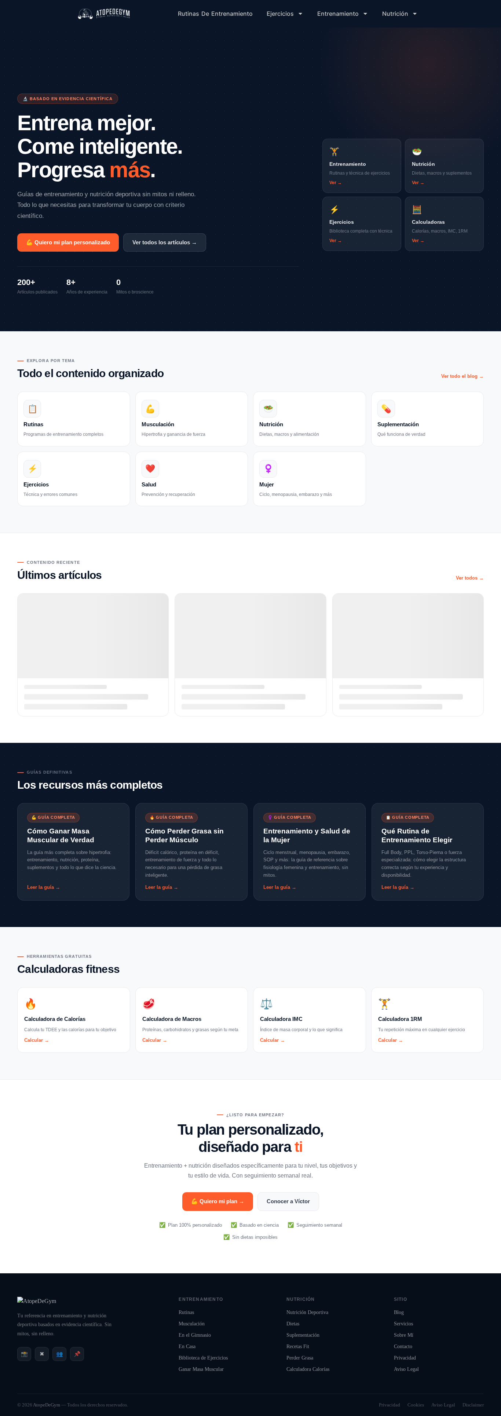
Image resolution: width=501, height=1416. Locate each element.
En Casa (187, 1346)
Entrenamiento (338, 13)
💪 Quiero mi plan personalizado (68, 242)
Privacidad (405, 1358)
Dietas (292, 1323)
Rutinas (186, 1312)
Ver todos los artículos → (164, 242)
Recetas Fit (297, 1346)
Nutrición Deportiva (307, 1312)
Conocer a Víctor (288, 1201)
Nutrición (395, 13)
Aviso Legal (406, 1369)
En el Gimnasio (195, 1335)
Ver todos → (470, 578)
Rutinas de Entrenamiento (215, 13)
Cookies (415, 1405)
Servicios (403, 1323)
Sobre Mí (403, 1335)
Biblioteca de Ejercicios (203, 1358)
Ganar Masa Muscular (201, 1369)
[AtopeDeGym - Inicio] (36, 1301)
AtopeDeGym (46, 1405)
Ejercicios (280, 13)
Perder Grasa (299, 1358)
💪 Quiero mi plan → (217, 1201)
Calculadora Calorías (307, 1369)
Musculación (192, 1323)
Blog (399, 1312)
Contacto (403, 1346)
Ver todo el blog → (462, 376)
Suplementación (302, 1335)
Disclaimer (473, 1405)
